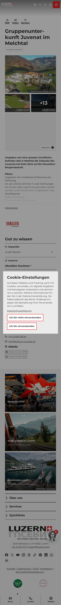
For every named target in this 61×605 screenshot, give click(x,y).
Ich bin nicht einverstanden (25, 317)
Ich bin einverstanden (22, 326)
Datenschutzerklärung (19, 310)
